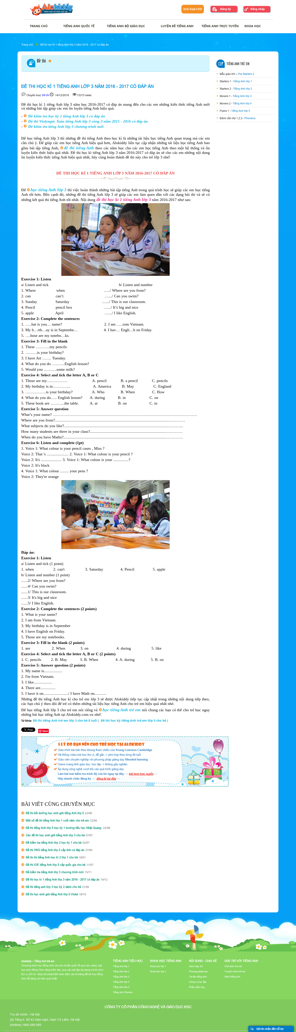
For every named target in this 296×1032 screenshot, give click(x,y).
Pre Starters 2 (246, 74)
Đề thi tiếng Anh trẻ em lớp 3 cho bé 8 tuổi (65, 720)
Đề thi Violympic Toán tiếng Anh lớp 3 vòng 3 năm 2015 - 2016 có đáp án (88, 121)
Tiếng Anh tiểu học (128, 961)
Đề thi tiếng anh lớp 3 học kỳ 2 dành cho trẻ (53, 887)
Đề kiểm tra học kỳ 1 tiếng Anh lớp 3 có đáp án (66, 116)
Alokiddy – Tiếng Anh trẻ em (37, 961)
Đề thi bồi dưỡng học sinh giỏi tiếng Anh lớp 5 (55, 813)
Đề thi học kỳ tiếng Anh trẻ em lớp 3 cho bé (133, 720)
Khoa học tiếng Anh (165, 961)
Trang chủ (27, 44)
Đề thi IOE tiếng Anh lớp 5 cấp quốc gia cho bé (55, 864)
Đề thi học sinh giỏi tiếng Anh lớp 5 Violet (52, 894)
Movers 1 (225, 96)
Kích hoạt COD (192, 9)
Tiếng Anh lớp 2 (242, 88)
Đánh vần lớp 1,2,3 (231, 118)
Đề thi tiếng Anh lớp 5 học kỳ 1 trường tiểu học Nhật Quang (64, 828)
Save (45, 730)
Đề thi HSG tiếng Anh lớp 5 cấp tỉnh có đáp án (55, 850)
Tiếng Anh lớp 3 (242, 96)
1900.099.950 (31, 1025)
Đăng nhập (257, 9)
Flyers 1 (225, 110)
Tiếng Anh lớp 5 (240, 110)
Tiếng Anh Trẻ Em (238, 64)
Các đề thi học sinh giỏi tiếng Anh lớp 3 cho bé (55, 835)
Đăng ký (225, 9)
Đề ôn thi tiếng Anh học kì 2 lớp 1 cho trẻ (52, 857)
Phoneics (249, 118)
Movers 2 (225, 103)
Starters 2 (226, 88)
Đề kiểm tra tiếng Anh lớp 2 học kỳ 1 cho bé (53, 842)
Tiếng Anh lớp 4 (242, 103)
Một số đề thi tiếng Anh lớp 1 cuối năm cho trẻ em (57, 820)
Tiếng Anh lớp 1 (242, 81)
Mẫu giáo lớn (228, 74)
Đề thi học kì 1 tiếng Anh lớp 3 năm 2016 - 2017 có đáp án (74, 44)
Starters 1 (226, 81)
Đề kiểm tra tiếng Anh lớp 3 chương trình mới (66, 126)
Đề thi (42, 61)
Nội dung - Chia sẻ (203, 961)
